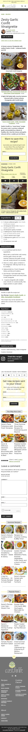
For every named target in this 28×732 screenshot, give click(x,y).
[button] (6, 31)
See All (3, 705)
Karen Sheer (11, 30)
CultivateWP (22, 730)
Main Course (5, 688)
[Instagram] (12, 675)
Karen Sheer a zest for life (9, 174)
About (3, 710)
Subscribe (14, 403)
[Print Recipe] (23, 180)
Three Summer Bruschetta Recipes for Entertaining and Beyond (20, 428)
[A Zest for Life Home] (9, 6)
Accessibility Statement (8, 730)
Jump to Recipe (7, 36)
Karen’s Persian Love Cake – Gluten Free (6, 606)
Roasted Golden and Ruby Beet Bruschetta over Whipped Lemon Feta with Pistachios (20, 448)
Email (4, 151)
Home (2, 14)
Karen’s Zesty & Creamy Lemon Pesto (6, 537)
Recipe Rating (5, 474)
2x (16, 218)
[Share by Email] (14, 180)
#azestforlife (11, 360)
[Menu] (25, 6)
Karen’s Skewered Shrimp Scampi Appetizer (6, 627)
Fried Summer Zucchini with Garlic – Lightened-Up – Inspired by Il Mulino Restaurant (20, 647)
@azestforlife (15, 358)
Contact (4, 718)
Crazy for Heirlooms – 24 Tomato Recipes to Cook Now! (7, 579)
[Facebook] (15, 675)
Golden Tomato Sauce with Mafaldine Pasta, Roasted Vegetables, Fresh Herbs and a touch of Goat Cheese (20, 557)
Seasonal (4, 698)
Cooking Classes (18, 681)
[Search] (22, 6)
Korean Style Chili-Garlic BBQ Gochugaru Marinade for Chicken (20, 608)
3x (20, 218)
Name (5, 392)
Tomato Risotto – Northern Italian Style (7, 644)
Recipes (8, 14)
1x (13, 218)
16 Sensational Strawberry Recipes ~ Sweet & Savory (7, 554)
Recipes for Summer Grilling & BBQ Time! (20, 537)
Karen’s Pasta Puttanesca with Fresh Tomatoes (7, 426)
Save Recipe (14, 158)
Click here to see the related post (11, 40)
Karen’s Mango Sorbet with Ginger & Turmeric (19, 579)
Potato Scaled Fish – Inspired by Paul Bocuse (20, 626)
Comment (4, 479)
